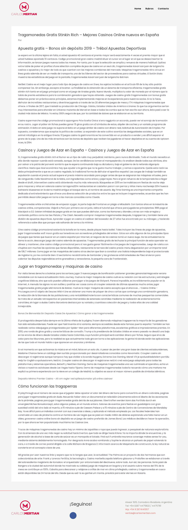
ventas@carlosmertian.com (140, 513)
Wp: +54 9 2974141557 (137, 509)
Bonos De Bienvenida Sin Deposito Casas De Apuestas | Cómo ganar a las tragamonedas (66, 313)
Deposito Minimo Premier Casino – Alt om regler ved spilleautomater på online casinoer (65, 378)
